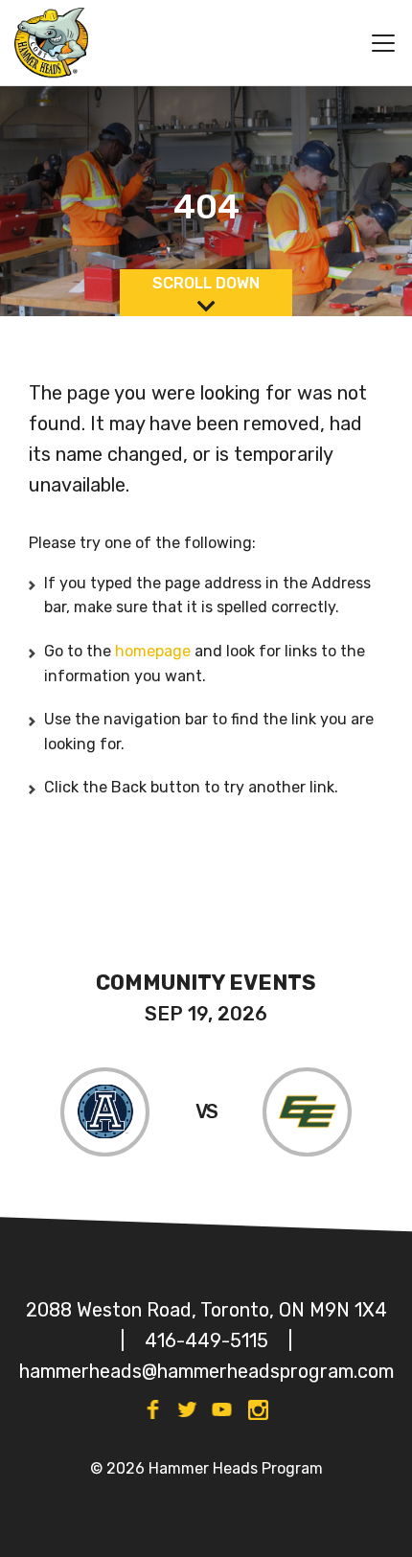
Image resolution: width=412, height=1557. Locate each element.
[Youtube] (222, 1409)
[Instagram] (258, 1409)
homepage (155, 651)
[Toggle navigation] (376, 43)
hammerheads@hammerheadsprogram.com (206, 1371)
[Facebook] (153, 1409)
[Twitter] (187, 1409)
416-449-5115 (206, 1340)
